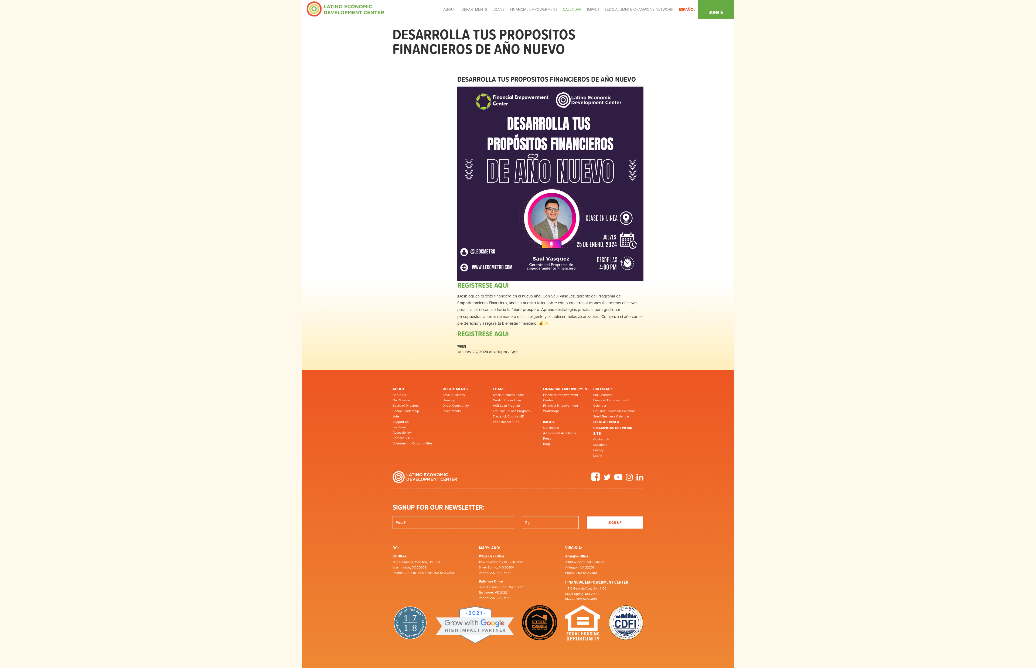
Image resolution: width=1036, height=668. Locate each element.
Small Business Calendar (611, 416)
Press (547, 438)
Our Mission (401, 400)
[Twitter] (607, 479)
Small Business (454, 394)
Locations (400, 427)
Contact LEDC (403, 438)
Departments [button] (474, 9)
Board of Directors (406, 405)
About (399, 389)
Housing (449, 400)
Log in (597, 455)
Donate (715, 12)
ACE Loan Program (506, 405)
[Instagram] (629, 479)
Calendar (602, 389)
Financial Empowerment (566, 389)
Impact (549, 421)
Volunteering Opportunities (412, 443)
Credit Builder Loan (507, 400)
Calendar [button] (572, 9)
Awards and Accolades (559, 433)
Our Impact (551, 427)
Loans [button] (499, 9)
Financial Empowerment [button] (533, 9)
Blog (546, 443)
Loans (499, 389)
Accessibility (402, 432)
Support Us (401, 421)
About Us (399, 394)
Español (687, 9)
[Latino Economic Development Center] (345, 8)
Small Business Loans (508, 394)
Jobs (396, 416)
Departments (455, 389)
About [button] (449, 9)
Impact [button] (593, 9)
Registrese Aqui (483, 285)
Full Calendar (602, 394)
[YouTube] (618, 479)
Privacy (598, 450)
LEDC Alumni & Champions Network (639, 9)
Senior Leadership (406, 411)
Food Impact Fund (506, 421)
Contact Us (601, 439)
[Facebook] (595, 479)
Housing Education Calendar (614, 411)
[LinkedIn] (639, 479)
